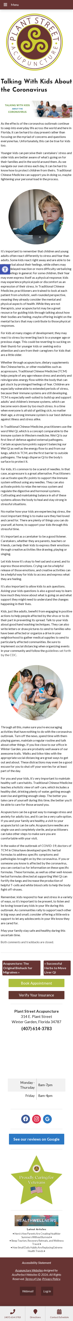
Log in (47, 1291)
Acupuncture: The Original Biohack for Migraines (17, 968)
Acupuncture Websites (29, 1270)
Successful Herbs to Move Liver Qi (55, 968)
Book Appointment (36, 983)
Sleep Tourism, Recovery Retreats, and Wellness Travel (37, 1242)
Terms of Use (33, 1279)
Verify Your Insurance (36, 995)
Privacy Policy (51, 1279)
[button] (5, 269)
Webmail (27, 1291)
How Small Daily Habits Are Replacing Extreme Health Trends (37, 1249)
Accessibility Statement (36, 1262)
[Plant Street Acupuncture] (36, 42)
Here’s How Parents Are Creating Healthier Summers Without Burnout (37, 1235)
